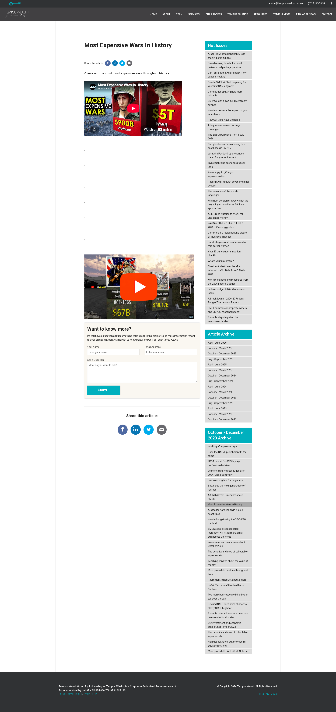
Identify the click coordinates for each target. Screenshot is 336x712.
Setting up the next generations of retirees (227, 487)
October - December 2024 (222, 375)
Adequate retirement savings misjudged (224, 127)
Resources (261, 14)
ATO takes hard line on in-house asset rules (225, 512)
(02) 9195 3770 (316, 3)
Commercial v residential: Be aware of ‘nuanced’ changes (227, 234)
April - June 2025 (217, 364)
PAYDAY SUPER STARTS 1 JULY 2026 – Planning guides (225, 225)
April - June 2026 (217, 342)
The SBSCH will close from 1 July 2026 (226, 136)
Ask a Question (95, 359)
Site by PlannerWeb (268, 694)
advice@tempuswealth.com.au (285, 3)
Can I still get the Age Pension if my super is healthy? (227, 74)
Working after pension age (222, 446)
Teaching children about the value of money (228, 563)
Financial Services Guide (70, 694)
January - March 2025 (220, 370)
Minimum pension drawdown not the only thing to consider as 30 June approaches (228, 204)
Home (153, 14)
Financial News (306, 14)
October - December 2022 (222, 419)
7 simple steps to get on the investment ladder (223, 319)
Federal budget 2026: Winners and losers (226, 291)
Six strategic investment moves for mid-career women (227, 244)
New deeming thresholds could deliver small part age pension (225, 65)
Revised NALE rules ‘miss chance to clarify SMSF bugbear (227, 606)
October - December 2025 (222, 353)
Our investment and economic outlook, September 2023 (224, 625)
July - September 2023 (220, 403)
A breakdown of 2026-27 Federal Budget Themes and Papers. (226, 300)
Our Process (213, 14)
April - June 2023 (217, 408)
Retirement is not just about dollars (227, 579)
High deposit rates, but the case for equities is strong (227, 643)
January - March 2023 (220, 414)
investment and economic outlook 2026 (226, 164)
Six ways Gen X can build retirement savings (227, 103)
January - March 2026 (220, 348)
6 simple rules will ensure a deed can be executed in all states (228, 615)
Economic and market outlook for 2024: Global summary (226, 472)
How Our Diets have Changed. (224, 119)
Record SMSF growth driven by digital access (228, 183)
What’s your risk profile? (221, 261)
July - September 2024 (220, 381)
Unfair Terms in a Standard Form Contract (226, 587)
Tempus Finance (237, 14)
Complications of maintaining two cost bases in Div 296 (226, 146)
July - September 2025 (220, 359)
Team (179, 14)
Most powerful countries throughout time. (228, 572)
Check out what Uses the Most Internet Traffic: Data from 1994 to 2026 (227, 270)
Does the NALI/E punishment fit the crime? (227, 454)
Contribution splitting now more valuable (225, 93)
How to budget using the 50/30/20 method (227, 521)
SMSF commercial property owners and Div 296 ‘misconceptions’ (227, 310)
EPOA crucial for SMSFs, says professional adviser (224, 463)
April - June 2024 (217, 386)
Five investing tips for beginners (225, 480)
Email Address (153, 347)
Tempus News (281, 14)
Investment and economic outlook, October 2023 (227, 544)
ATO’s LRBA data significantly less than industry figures (226, 55)
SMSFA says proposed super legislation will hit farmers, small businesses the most (225, 532)
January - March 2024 (220, 392)
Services (194, 14)
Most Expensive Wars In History (225, 504)
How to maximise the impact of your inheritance (228, 112)
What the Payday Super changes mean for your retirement (226, 155)
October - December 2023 (222, 397)
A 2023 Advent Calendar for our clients (225, 497)
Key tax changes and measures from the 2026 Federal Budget (228, 281)
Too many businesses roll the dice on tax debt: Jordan (228, 596)
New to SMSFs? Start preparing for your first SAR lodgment (227, 84)
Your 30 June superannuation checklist (224, 253)
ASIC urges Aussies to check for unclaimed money (225, 216)
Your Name (93, 347)
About (166, 14)
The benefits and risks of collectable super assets (228, 553)
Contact (326, 14)
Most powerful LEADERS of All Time (228, 651)
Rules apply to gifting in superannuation (220, 174)
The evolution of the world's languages (223, 193)
